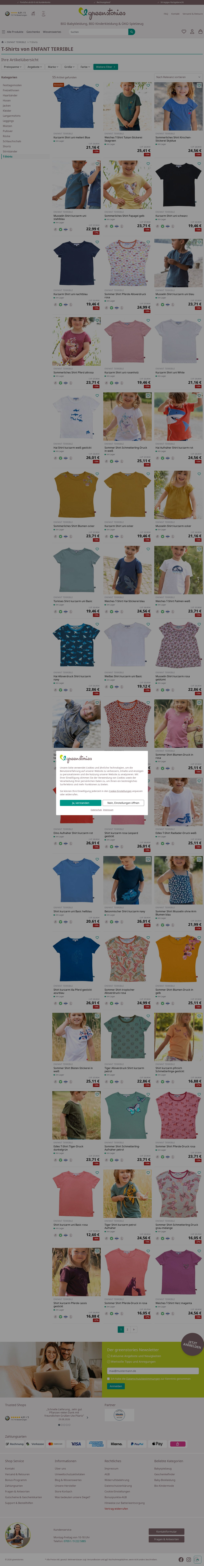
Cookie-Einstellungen (120, 791)
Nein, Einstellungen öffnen (123, 803)
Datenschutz (96, 809)
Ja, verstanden (80, 803)
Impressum (108, 809)
